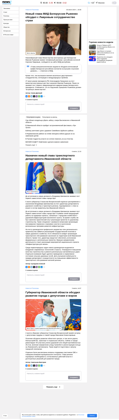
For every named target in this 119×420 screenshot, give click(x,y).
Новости (28, 10)
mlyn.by (32, 53)
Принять (92, 415)
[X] (34, 96)
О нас (5, 415)
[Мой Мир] (42, 96)
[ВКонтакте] (27, 96)
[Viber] (37, 96)
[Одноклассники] (29, 96)
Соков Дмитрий (36, 93)
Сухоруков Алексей (38, 264)
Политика (35, 10)
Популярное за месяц (49, 117)
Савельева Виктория (38, 362)
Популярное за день (33, 117)
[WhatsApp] (39, 96)
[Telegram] (32, 96)
